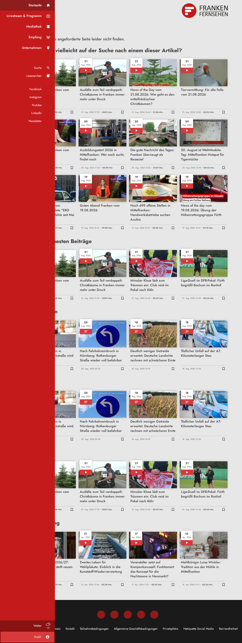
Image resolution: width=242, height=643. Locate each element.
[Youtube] (128, 615)
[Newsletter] (154, 615)
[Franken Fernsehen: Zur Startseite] (205, 10)
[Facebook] (101, 615)
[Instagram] (114, 615)
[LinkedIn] (141, 615)
